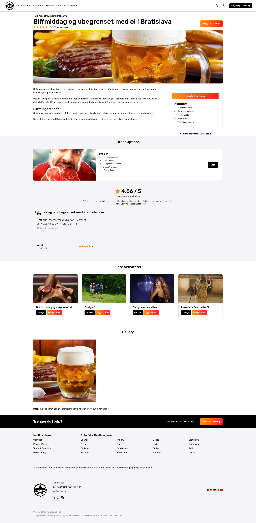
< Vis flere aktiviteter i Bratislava (50, 16)
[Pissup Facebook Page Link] (54, 497)
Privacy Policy (40, 444)
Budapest (85, 448)
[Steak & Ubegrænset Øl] (221, 490)
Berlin (156, 448)
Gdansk (84, 440)
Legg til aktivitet (211, 23)
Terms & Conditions (43, 448)
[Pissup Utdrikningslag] (9, 5)
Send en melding (211, 421)
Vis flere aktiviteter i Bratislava (195, 133)
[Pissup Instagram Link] (62, 497)
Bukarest (85, 452)
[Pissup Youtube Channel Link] (58, 497)
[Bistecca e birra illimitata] (217, 490)
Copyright (38, 440)
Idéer (58, 5)
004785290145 (60, 487)
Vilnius (192, 452)
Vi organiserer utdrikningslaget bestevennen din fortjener (62, 467)
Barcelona (122, 452)
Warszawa (194, 444)
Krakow (120, 440)
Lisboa (156, 440)
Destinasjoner (24, 5)
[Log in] (223, 6)
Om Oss (50, 5)
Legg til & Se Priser (195, 96)
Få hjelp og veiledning (241, 6)
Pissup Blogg (39, 452)
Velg (213, 165)
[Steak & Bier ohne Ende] (214, 490)
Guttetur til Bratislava (105, 467)
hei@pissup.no (60, 491)
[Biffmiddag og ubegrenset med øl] (207, 490)
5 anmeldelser (62, 27)
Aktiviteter (38, 5)
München (157, 452)
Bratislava (194, 440)
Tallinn (192, 448)
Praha (84, 444)
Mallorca (157, 444)
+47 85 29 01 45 (183, 421)
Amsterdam (122, 448)
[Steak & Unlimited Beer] (211, 490)
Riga (119, 444)
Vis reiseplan (70, 5)
